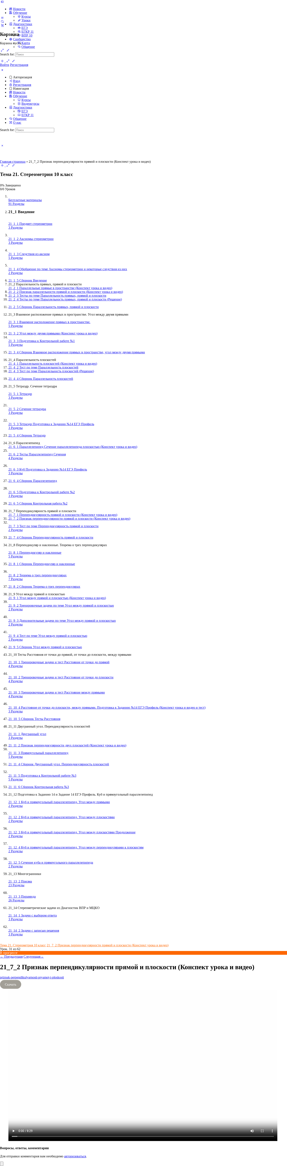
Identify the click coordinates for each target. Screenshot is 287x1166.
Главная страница (12, 161)
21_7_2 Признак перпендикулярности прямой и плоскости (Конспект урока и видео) (108, 945)
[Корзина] (2, 25)
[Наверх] (1, 1164)
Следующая (34, 956)
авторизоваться (75, 1156)
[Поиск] (2, 21)
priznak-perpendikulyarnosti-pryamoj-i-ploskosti (32, 977)
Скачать (10, 984)
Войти (4, 65)
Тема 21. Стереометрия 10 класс (23, 945)
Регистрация (19, 65)
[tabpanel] (143, 1059)
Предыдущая (11, 956)
